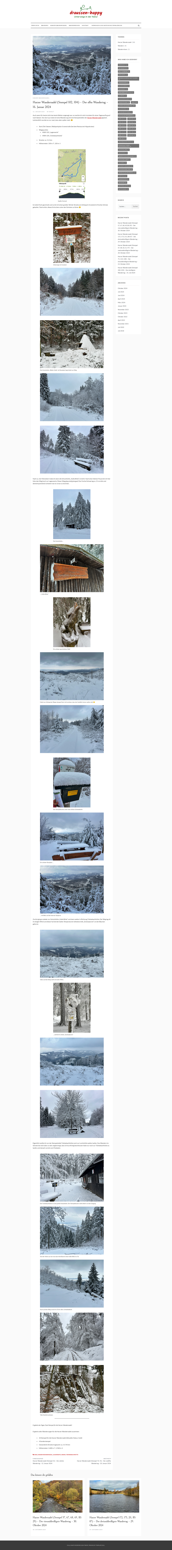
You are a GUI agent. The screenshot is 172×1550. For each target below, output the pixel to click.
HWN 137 (122, 132)
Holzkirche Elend (125, 112)
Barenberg (123, 74)
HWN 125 (122, 125)
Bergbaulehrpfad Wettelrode (128, 78)
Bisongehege (124, 82)
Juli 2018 (121, 331)
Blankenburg (124, 85)
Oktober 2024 (122, 288)
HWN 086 (131, 122)
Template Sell (100, 1545)
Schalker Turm (124, 159)
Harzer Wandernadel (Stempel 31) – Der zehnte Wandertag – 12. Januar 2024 (48, 1462)
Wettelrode (123, 189)
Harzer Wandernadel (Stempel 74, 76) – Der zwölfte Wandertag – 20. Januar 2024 (94, 1462)
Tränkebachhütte (72, 1454)
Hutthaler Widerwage (127, 115)
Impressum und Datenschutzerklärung (107, 25)
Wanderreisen (74, 25)
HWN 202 (131, 135)
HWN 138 (131, 132)
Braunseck (123, 89)
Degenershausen (125, 99)
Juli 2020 (121, 327)
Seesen (63, 1454)
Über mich (35, 25)
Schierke (122, 162)
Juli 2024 (121, 292)
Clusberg (122, 95)
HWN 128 (131, 128)
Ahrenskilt (123, 64)
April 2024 (121, 299)
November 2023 (123, 309)
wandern (122, 182)
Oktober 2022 (122, 317)
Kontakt (85, 25)
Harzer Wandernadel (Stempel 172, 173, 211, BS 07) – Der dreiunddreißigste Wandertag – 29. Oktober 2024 (112, 1521)
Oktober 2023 (122, 313)
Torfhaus (123, 176)
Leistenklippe (124, 149)
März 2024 (121, 302)
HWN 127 (122, 128)
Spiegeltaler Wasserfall (127, 172)
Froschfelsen (124, 102)
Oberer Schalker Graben (127, 156)
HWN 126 (131, 125)
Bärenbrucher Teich (126, 92)
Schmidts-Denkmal (125, 166)
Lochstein (123, 153)
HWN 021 (122, 122)
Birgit (51, 111)
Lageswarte (57, 1454)
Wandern (44, 25)
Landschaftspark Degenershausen (125, 146)
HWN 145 (122, 135)
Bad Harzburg (124, 71)
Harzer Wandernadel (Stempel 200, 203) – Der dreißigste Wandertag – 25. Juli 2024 (128, 270)
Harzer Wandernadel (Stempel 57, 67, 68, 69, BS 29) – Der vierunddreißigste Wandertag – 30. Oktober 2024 (57, 1521)
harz (35, 1454)
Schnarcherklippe (125, 169)
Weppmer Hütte (124, 185)
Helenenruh (123, 109)
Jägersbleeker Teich (126, 141)
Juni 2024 (121, 295)
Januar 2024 (122, 306)
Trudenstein (123, 179)
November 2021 (123, 324)
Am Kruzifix (123, 68)
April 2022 (121, 320)
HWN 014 (122, 118)
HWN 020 (131, 118)
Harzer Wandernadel (58, 25)
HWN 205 (122, 138)
